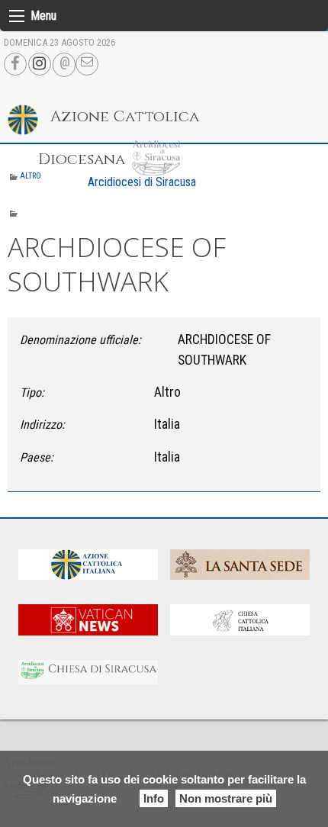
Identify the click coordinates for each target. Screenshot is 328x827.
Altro (30, 176)
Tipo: (32, 392)
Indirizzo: (42, 424)
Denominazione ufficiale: (80, 340)
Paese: (36, 457)
